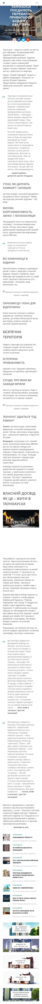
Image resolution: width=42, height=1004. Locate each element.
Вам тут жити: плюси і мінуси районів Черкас (24, 899)
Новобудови (17, 834)
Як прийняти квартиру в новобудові (22, 849)
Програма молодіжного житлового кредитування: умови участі (23, 875)
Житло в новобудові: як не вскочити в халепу (23, 912)
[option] (21, 519)
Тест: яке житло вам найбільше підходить (25, 862)
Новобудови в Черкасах (22, 837)
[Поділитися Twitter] (23, 40)
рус (37, 2)
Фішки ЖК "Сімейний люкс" (23, 888)
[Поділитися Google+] (28, 40)
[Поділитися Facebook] (19, 40)
